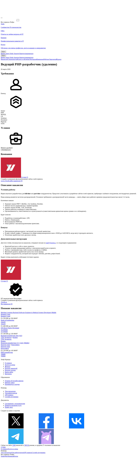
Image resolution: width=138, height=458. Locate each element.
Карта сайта (9, 372)
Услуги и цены (10, 365)
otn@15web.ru (51, 243)
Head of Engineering (7, 320)
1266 (14, 445)
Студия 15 (24, 177)
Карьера (11, 456)
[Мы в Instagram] (107, 428)
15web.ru (4, 302)
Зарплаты (52, 59)
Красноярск (15, 345)
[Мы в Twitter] (16, 428)
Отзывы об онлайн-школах (14, 381)
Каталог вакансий (11, 368)
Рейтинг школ (10, 382)
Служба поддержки (11, 397)
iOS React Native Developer (10, 328)
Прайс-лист (9, 407)
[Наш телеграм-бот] (46, 443)
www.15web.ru (6, 181)
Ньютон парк (5, 345)
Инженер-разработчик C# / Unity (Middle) (15, 343)
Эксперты (33, 59)
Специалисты (12, 59)
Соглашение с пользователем (15, 403)
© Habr (3, 447)
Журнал (58, 59)
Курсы (16, 456)
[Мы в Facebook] (46, 428)
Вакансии (4, 59)
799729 (26, 445)
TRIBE (3, 354)
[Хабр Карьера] (9, 20)
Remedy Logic (5, 314)
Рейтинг (46, 59)
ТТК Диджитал (6, 337)
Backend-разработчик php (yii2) (11, 335)
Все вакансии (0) (16, 181)
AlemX (3, 322)
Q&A (6, 456)
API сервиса (9, 395)
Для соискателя (10, 391)
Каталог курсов (10, 370)
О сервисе (8, 363)
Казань (15, 337)
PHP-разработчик (7, 352)
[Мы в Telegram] (16, 443)
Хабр (2, 456)
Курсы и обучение (23, 59)
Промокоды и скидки (12, 384)
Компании (40, 59)
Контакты (8, 374)
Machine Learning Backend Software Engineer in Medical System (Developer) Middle (28, 312)
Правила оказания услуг (13, 405)
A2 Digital (4, 330)
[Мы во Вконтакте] (76, 428)
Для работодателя (11, 393)
